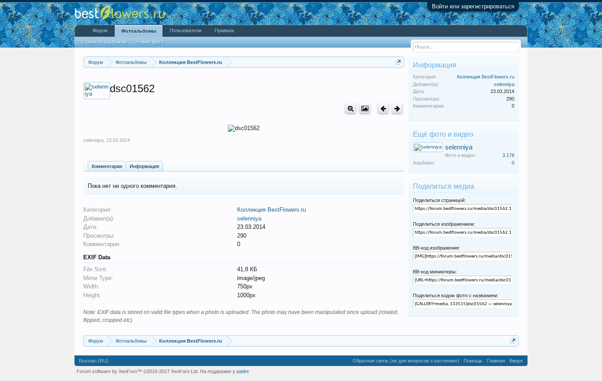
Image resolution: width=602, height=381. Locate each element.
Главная (496, 360)
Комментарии (107, 166)
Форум (100, 30)
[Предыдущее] (383, 108)
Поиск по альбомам (104, 42)
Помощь (473, 360)
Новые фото (150, 42)
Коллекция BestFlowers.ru (271, 209)
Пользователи (185, 30)
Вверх (516, 360)
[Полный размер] (350, 108)
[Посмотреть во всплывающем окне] (364, 108)
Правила (224, 30)
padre (243, 371)
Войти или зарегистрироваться (473, 6)
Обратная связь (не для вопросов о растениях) (406, 360)
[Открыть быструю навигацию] (398, 62)
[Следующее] (397, 108)
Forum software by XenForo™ (138, 371)
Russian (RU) (93, 360)
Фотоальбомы (138, 31)
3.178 (508, 155)
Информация (144, 166)
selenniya (93, 140)
